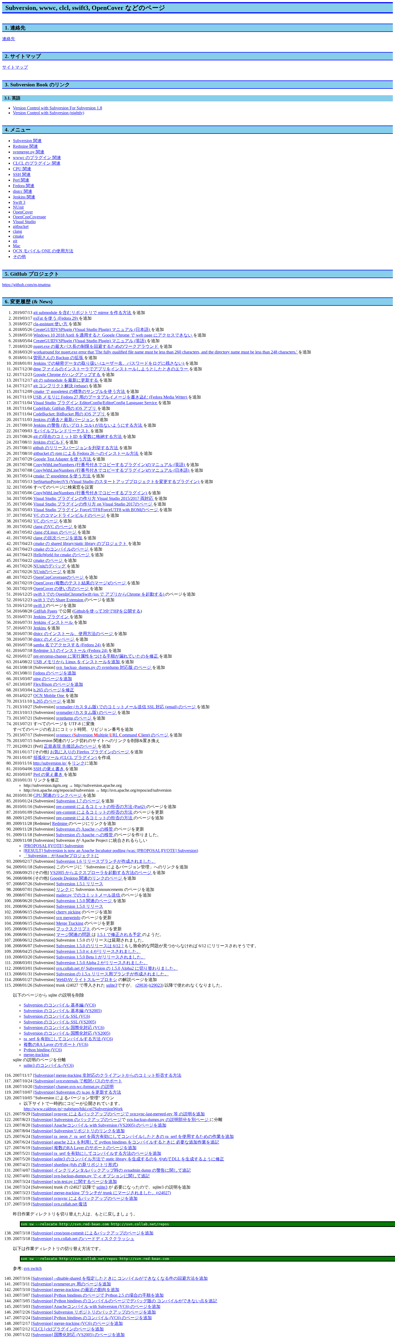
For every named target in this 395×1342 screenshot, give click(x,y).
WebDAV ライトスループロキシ (86, 979)
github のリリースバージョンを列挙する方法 (76, 447)
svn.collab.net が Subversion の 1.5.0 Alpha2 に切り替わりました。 (117, 968)
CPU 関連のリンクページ (58, 795)
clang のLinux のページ (55, 532)
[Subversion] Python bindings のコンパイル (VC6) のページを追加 (91, 1317)
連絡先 (8, 38)
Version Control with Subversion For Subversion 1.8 (57, 108)
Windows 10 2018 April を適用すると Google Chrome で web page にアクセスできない (113, 335)
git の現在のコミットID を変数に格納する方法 (78, 436)
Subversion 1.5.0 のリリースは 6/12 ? (90, 945)
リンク (78, 763)
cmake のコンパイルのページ (61, 549)
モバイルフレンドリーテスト (61, 431)
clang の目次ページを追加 (58, 538)
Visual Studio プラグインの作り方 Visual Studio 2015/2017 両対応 (93, 498)
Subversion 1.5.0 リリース (79, 906)
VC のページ (46, 521)
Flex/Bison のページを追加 (58, 684)
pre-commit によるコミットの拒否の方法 (95, 812)
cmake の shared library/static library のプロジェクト (80, 543)
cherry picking (68, 912)
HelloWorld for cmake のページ (62, 554)
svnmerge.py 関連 (28, 152)
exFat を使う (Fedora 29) (56, 318)
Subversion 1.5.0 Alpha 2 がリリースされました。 (102, 962)
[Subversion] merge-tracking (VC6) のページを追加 (77, 1323)
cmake (18, 236)
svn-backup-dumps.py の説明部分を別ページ (168, 1119)
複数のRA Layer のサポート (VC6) (56, 1044)
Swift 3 (19, 202)
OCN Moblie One (49, 695)
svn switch (33, 1268)
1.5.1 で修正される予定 (119, 934)
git (15, 241)
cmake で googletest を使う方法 (62, 476)
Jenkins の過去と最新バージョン (64, 419)
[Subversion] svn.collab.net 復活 (59, 1204)
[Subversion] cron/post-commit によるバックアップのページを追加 (92, 1233)
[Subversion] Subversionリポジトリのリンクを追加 (78, 1131)
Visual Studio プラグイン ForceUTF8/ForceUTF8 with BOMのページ (96, 509)
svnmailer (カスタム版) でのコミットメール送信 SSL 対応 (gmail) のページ (126, 707)
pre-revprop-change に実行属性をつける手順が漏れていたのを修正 (96, 656)
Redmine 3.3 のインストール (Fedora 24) (70, 650)
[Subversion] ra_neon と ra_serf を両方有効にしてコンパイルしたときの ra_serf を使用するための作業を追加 (132, 1136)
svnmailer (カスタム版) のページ (86, 712)
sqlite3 (111, 985)
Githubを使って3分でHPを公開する (107, 611)
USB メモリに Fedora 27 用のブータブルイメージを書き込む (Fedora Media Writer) (110, 397)
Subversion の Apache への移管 (85, 829)
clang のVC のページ (53, 526)
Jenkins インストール (53, 622)
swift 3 (39, 605)
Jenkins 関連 (24, 197)
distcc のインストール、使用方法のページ (73, 633)
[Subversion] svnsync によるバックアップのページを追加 (84, 1198)
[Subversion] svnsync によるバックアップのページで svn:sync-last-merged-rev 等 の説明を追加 (118, 1114)
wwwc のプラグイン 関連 (37, 157)
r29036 (141, 985)
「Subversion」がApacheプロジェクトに (61, 855)
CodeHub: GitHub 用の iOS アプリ (65, 408)
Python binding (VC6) (43, 1050)
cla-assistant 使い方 (51, 324)
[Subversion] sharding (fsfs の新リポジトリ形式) (74, 1164)
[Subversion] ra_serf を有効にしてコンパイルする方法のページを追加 (96, 1153)
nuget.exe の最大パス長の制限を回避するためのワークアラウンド (96, 346)
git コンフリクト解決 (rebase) (61, 386)
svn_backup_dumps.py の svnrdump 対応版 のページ (104, 667)
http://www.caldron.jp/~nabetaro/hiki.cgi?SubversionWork (73, 1109)
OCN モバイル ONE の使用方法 (43, 251)
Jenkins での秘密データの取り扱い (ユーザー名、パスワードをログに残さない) (109, 363)
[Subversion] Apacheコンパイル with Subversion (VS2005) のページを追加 (98, 1125)
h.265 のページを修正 (53, 690)
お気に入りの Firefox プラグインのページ (90, 752)
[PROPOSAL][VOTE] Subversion (54, 845)
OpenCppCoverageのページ (59, 577)
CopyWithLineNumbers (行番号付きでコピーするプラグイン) (90, 493)
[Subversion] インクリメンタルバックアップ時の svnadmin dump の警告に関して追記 (111, 1170)
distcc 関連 (22, 191)
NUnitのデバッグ (50, 566)
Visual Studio (24, 221)
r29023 (156, 985)
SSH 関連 (22, 174)
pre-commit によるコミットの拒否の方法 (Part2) (101, 806)
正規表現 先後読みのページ (71, 746)
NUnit (18, 207)
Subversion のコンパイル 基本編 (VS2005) (63, 1010)
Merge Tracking (69, 923)
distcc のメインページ (54, 639)
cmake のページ (48, 560)
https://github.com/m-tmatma (26, 284)
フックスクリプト (73, 929)
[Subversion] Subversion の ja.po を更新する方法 (77, 1092)
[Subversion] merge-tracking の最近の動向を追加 (75, 1289)
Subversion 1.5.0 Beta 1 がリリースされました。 (100, 957)
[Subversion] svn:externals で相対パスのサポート (77, 1081)
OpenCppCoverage (29, 217)
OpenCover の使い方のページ (61, 588)
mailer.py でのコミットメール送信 (88, 895)
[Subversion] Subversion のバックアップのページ (76, 1119)
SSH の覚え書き (49, 768)
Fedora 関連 (23, 185)
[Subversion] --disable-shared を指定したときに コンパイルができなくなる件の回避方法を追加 (119, 1278)
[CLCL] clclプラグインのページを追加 (67, 1329)
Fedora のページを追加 (54, 673)
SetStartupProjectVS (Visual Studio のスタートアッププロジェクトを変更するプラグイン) (116, 481)
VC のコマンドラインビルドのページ (69, 515)
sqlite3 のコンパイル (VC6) (49, 1065)
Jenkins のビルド (49, 442)
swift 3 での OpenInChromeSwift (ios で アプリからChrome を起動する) (99, 594)
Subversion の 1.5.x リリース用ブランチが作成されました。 (112, 974)
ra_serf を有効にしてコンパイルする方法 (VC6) (68, 1039)
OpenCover (23, 212)
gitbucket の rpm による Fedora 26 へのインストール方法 (86, 453)
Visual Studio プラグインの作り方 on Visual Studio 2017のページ (93, 504)
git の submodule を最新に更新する (66, 380)
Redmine (60, 823)
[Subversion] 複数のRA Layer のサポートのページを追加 (84, 1147)
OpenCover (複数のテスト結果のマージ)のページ (80, 583)
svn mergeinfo (68, 917)
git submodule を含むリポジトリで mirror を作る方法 (82, 312)
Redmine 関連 (25, 146)
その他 (19, 256)
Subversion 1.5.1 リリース (79, 884)
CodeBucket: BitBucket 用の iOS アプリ (69, 414)
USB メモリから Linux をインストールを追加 (77, 661)
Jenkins (40, 628)
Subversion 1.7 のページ (78, 801)
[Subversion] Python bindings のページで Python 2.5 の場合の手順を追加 (97, 1295)
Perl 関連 (21, 180)
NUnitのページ (47, 571)
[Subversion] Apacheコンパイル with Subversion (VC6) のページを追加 (95, 1306)
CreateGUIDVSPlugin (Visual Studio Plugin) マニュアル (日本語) (92, 329)
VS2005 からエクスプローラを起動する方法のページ (101, 872)
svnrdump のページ (74, 718)
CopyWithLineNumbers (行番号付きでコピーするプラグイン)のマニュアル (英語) (109, 464)
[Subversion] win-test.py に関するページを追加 (74, 1181)
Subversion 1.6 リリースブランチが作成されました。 (106, 861)
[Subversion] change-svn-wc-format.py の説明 (73, 1086)
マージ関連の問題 (74, 934)
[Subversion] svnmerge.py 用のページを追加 (71, 1284)
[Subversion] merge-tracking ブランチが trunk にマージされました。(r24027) (101, 1192)
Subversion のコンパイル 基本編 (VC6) (60, 1005)
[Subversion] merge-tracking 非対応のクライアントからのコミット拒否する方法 (107, 1075)
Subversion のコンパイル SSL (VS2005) (60, 1022)
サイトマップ (15, 67)
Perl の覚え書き (48, 774)
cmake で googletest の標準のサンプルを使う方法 (79, 391)
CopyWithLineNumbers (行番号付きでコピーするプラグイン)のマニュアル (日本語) (111, 470)
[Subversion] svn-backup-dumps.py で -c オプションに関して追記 (90, 1176)
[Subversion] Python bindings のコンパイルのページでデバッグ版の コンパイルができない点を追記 (124, 1301)
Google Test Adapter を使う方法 (62, 459)
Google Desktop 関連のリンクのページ (86, 878)
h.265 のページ (47, 701)
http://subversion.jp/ (50, 763)
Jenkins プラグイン (51, 616)
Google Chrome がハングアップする (67, 374)
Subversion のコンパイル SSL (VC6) (57, 1016)
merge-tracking (36, 1054)
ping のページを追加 (52, 678)
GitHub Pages (45, 611)
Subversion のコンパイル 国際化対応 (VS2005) (67, 1033)
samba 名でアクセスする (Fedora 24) (67, 645)
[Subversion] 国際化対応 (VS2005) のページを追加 (78, 1334)
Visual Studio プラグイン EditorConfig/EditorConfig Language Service (95, 402)
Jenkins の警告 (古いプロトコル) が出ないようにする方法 (88, 425)
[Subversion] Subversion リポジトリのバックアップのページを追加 (93, 1312)
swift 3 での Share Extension (58, 600)
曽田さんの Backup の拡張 (58, 357)
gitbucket (20, 226)
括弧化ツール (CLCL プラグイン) (65, 757)
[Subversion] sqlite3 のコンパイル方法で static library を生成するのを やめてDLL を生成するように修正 (127, 1159)
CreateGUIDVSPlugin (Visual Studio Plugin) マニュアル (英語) (90, 340)
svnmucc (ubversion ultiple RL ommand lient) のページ (112, 735)
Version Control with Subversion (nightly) (48, 112)
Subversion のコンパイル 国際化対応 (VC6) (64, 1027)
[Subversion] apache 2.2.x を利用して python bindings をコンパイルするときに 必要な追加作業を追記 (125, 1142)
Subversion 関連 (27, 140)
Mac (16, 246)
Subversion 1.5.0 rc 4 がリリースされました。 (98, 951)
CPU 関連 (22, 169)
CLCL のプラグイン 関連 (36, 163)
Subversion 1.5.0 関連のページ (84, 900)
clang (17, 231)
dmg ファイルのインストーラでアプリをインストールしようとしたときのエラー (111, 369)
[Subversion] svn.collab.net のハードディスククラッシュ (82, 1238)
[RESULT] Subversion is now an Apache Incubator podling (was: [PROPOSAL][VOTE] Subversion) (111, 850)
